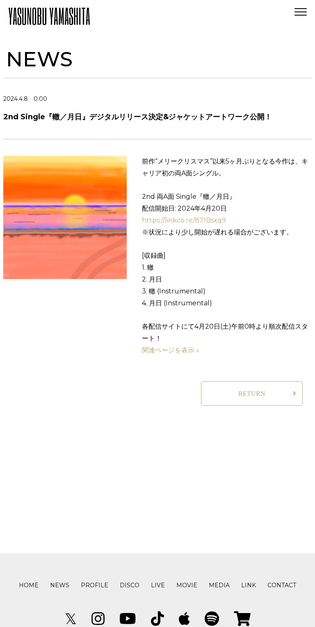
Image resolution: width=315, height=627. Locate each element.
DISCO (129, 585)
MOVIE (186, 585)
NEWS (59, 585)
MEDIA (219, 585)
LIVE (158, 585)
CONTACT (281, 585)
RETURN (251, 393)
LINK (248, 585)
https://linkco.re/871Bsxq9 (184, 220)
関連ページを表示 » (170, 350)
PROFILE (94, 585)
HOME (29, 585)
